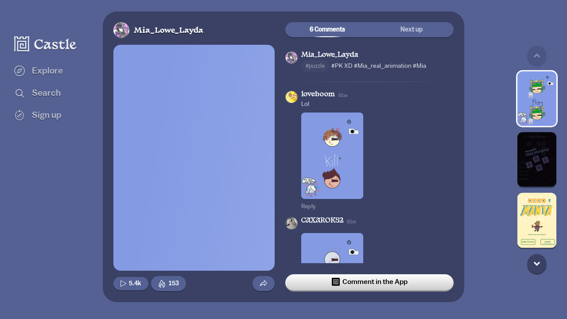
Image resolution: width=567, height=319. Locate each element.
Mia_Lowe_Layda (168, 31)
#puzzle (315, 66)
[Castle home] (45, 43)
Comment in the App (375, 281)
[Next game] (537, 263)
